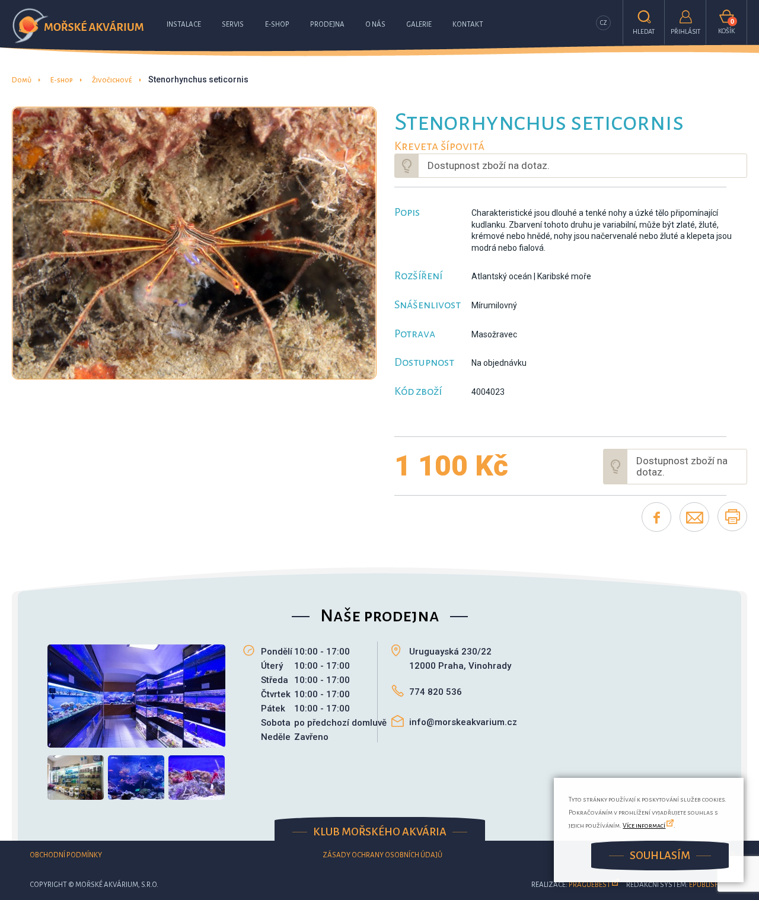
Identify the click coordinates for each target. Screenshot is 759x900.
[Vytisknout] (732, 516)
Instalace (184, 24)
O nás (375, 24)
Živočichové (112, 80)
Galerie (419, 24)
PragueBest (590, 885)
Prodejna (327, 24)
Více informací (644, 825)
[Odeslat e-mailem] (694, 517)
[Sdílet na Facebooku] (656, 517)
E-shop (277, 24)
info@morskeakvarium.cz (463, 722)
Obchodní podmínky (66, 855)
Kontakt (467, 24)
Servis (233, 24)
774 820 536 (435, 692)
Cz (603, 23)
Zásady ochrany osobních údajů (382, 855)
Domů (21, 80)
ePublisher (708, 885)
